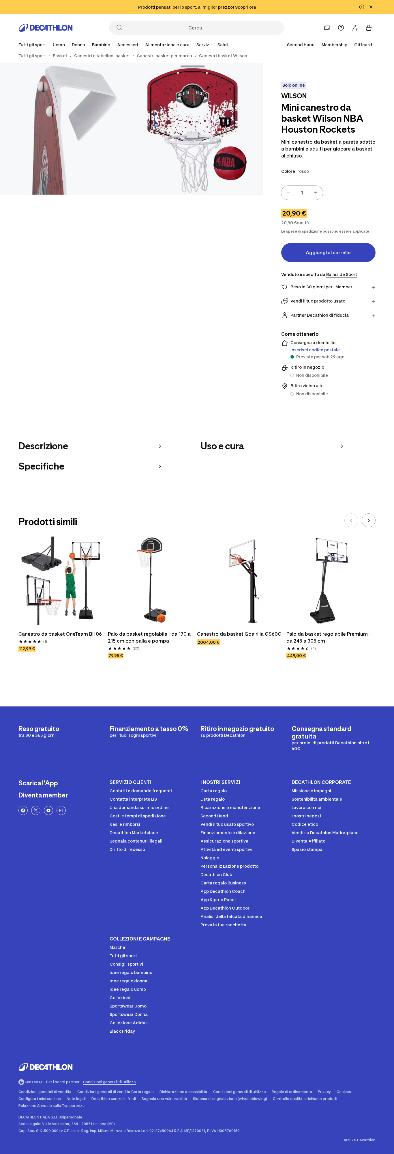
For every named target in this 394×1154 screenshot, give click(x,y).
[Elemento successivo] (369, 520)
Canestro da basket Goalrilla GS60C (239, 634)
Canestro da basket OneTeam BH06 (60, 634)
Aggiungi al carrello (328, 252)
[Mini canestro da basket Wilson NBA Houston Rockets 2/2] (65, 129)
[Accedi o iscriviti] (355, 28)
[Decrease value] (288, 193)
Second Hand (301, 44)
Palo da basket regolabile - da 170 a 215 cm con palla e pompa (150, 637)
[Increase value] (316, 193)
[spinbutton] (302, 192)
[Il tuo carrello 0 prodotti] (369, 28)
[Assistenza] (341, 28)
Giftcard (363, 44)
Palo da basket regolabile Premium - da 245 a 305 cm (329, 637)
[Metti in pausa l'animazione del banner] (361, 7)
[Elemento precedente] (351, 520)
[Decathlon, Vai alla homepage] (45, 28)
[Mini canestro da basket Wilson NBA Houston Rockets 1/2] (196, 129)
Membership (334, 44)
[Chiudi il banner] (371, 7)
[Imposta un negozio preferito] (327, 28)
